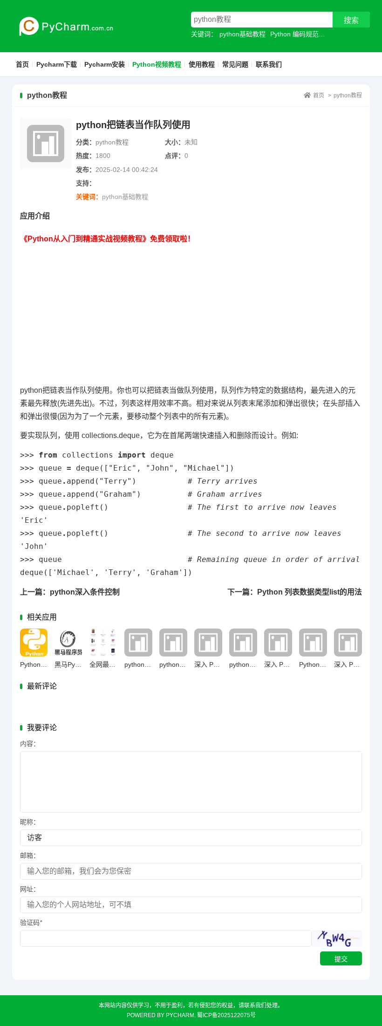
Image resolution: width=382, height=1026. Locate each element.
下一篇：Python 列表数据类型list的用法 (294, 592)
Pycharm (180, 1015)
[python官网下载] (243, 643)
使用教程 (202, 64)
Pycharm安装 (104, 64)
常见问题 (235, 64)
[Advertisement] (191, 311)
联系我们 (269, 64)
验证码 (31, 922)
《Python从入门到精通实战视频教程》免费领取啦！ (107, 239)
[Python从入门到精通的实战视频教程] (34, 643)
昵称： (30, 822)
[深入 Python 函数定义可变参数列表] (348, 643)
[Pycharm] (63, 26)
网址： (30, 889)
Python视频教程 (156, 64)
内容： (30, 743)
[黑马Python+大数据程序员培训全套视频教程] (68, 643)
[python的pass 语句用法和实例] (138, 643)
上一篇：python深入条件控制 (70, 592)
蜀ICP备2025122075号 (226, 1015)
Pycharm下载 (56, 64)
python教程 (348, 95)
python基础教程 (242, 34)
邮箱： (30, 855)
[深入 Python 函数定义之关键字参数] (278, 643)
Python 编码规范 (294, 34)
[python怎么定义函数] (173, 643)
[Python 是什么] (313, 643)
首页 (22, 64)
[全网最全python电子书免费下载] (103, 643)
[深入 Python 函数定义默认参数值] (208, 643)
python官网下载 (252, 664)
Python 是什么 (320, 664)
